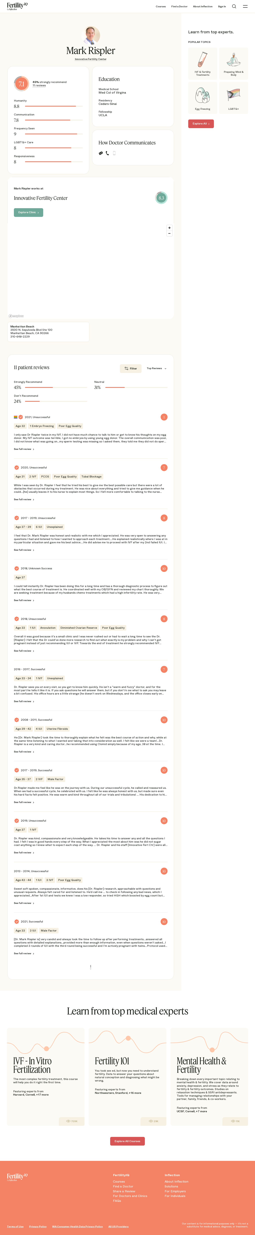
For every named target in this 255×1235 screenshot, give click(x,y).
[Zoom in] (169, 228)
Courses (161, 6)
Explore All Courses (127, 1141)
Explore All (200, 124)
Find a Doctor (179, 6)
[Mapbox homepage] (16, 316)
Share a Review (124, 1191)
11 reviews (39, 85)
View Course (71, 1121)
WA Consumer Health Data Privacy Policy (77, 1226)
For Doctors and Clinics (130, 1196)
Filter (133, 369)
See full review (22, 449)
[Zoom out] (169, 233)
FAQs (117, 1201)
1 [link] (90, 966)
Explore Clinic (27, 212)
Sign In (222, 6)
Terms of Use (15, 1226)
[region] (90, 271)
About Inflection (202, 6)
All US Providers (118, 1226)
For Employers (175, 1191)
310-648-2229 (20, 337)
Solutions (171, 1186)
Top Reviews (154, 368)
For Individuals (175, 1196)
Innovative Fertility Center (91, 59)
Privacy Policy (38, 1226)
